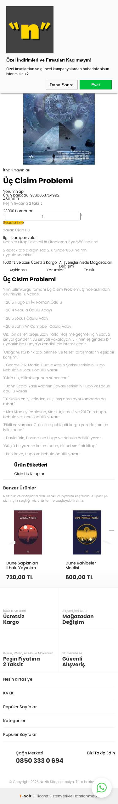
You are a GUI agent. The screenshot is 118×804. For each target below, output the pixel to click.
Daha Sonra (62, 84)
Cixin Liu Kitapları (29, 473)
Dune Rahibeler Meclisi (80, 565)
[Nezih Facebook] (110, 760)
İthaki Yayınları (16, 170)
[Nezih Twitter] (100, 760)
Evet (95, 84)
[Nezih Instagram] (90, 760)
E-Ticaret (40, 796)
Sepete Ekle (13, 222)
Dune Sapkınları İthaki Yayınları (22, 565)
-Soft (26, 796)
